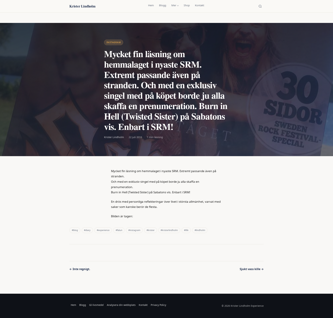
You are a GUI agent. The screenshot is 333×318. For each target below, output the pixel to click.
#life (186, 230)
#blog (75, 230)
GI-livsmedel (96, 305)
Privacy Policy (158, 305)
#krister (151, 230)
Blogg (162, 5)
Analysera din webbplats (121, 305)
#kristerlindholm (169, 230)
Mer (173, 5)
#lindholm (200, 230)
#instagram (134, 230)
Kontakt (199, 5)
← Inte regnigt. (79, 269)
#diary (87, 230)
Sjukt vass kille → (252, 269)
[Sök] (260, 6)
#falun (119, 230)
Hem (151, 5)
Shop (187, 5)
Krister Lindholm (82, 6)
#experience (103, 230)
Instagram (113, 42)
